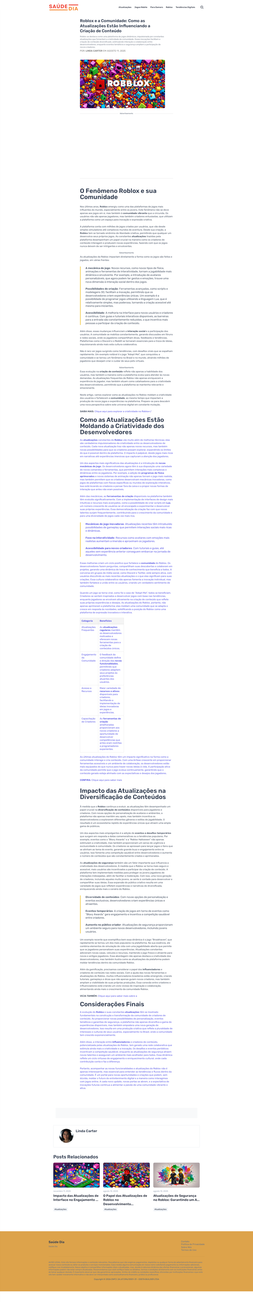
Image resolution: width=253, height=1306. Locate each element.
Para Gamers (156, 7)
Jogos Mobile (140, 7)
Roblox (169, 7)
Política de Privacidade (193, 1244)
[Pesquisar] (202, 7)
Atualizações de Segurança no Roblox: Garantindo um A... (176, 1198)
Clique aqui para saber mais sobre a (117, 996)
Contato (185, 1241)
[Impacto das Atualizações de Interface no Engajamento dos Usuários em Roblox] (76, 1187)
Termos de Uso (188, 1250)
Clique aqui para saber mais (107, 780)
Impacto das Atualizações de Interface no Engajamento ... (76, 1198)
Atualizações (125, 7)
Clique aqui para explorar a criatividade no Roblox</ (123, 411)
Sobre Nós (186, 1247)
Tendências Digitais (185, 7)
